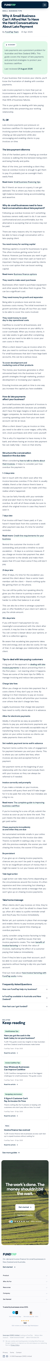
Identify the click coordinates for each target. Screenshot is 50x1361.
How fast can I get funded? (15, 1006)
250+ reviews (27, 1221)
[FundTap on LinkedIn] (4, 1356)
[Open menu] (44, 5)
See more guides (11, 1152)
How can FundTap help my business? (19, 989)
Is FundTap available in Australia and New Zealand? (21, 997)
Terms (12, 1352)
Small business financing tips (27, 182)
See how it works (25, 1215)
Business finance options (25, 274)
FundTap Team (12, 32)
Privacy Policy (15, 1345)
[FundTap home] (10, 5)
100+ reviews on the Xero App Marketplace (25, 1325)
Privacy (5, 1352)
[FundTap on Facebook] (7, 1356)
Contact (19, 1352)
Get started (24, 1207)
